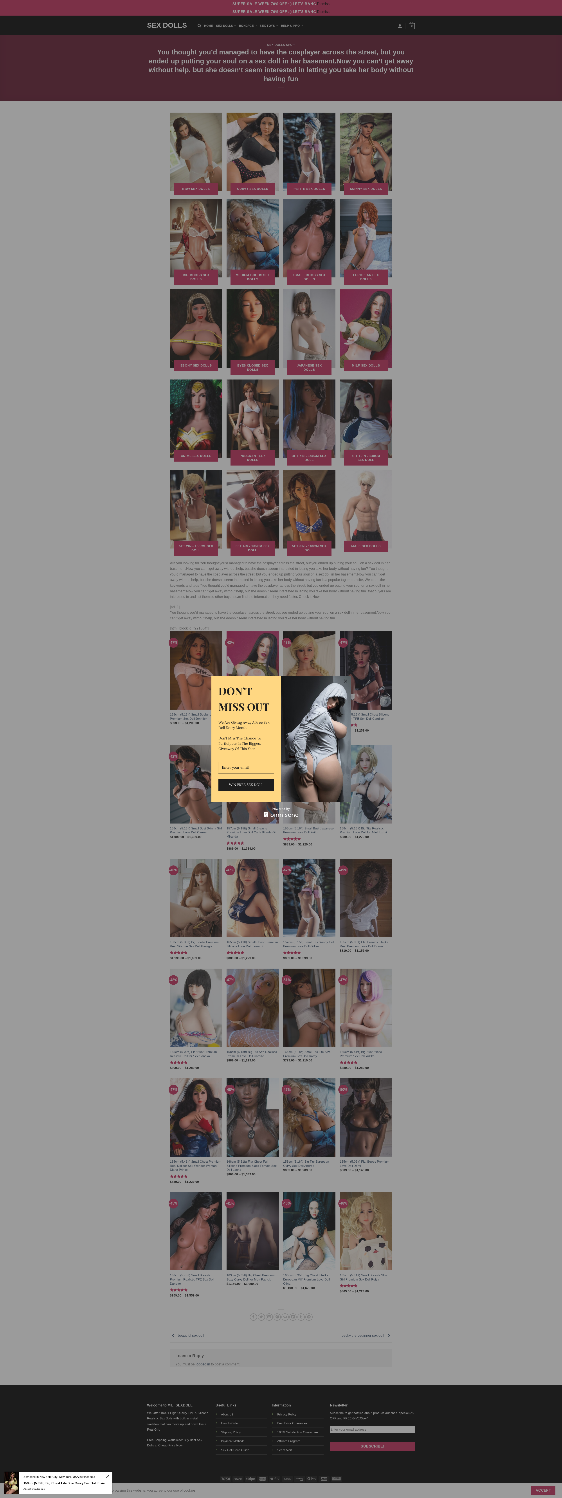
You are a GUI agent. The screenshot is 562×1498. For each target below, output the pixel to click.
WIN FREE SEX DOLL (246, 784)
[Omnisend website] (281, 812)
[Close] (345, 681)
